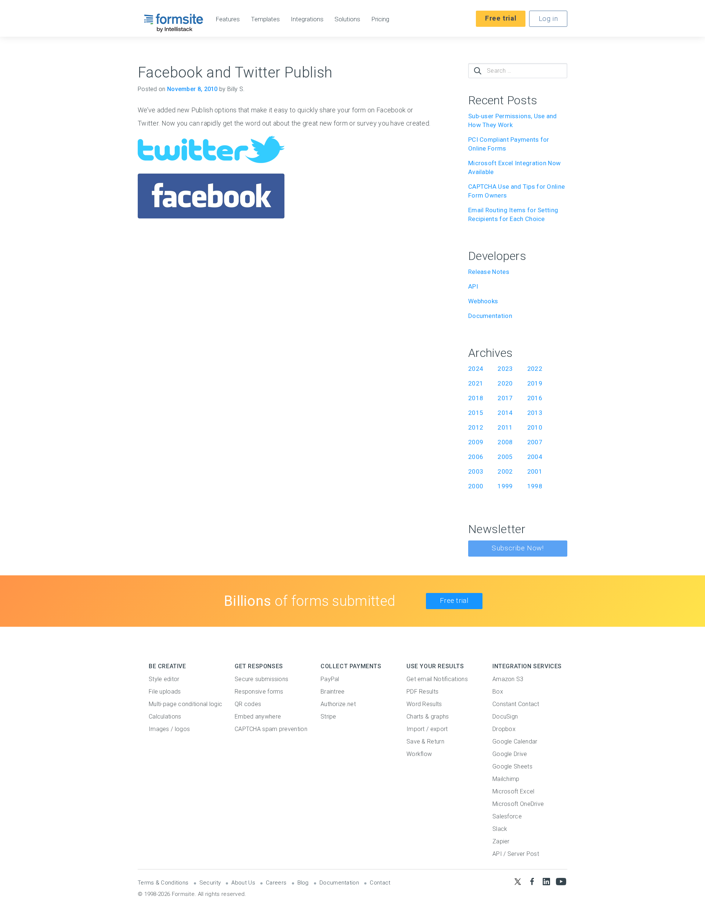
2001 (534, 471)
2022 (534, 368)
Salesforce (507, 816)
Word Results (424, 704)
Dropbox (504, 729)
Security (210, 882)
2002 (505, 471)
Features (228, 19)
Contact (380, 882)
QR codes (248, 704)
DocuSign (505, 716)
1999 (505, 486)
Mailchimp (506, 778)
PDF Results (422, 691)
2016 (534, 398)
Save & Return (425, 741)
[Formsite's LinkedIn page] (546, 881)
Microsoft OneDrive (518, 803)
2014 (505, 412)
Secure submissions (261, 679)
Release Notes (488, 271)
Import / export (427, 729)
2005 (505, 456)
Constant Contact (515, 704)
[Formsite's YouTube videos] (560, 881)
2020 (505, 383)
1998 (534, 486)
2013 (534, 412)
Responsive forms (259, 691)
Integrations (307, 19)
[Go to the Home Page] (174, 23)
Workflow (419, 753)
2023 (505, 368)
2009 (475, 442)
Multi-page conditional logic (185, 704)
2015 (475, 412)
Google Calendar (515, 741)
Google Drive (509, 753)
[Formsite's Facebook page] (531, 881)
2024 (475, 368)
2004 (534, 456)
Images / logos (169, 729)
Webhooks (483, 301)
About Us (243, 882)
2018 (475, 398)
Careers (276, 882)
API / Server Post (515, 853)
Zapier (501, 841)
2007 (534, 442)
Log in (548, 18)
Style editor (164, 679)
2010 (534, 427)
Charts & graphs (427, 716)
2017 (505, 398)
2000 (475, 486)
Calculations (165, 716)
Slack (499, 828)
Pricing (380, 19)
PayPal (330, 679)
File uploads (165, 691)
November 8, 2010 (192, 89)
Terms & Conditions (163, 882)
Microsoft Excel (513, 791)
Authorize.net (338, 704)
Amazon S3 (508, 679)
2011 (505, 427)
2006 (475, 456)
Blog (303, 882)
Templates (265, 19)
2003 (475, 471)
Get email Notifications (437, 679)
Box (497, 691)
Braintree (333, 691)
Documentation (490, 315)
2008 (505, 442)
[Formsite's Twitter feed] (517, 881)
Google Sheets (512, 766)
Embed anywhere (258, 716)
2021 (475, 383)
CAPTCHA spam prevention (271, 729)
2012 (475, 427)
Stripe (328, 716)
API (473, 286)
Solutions (347, 19)
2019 (534, 383)
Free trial (500, 18)
